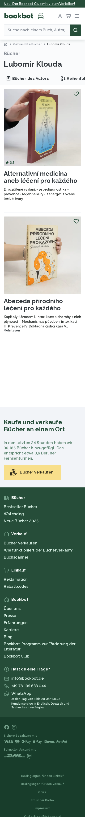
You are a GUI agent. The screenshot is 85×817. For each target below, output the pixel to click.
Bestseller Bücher (20, 507)
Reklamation (16, 579)
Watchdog (14, 514)
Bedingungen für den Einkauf (42, 776)
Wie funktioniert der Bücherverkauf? (38, 550)
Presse (10, 615)
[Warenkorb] (68, 16)
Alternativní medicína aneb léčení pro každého (40, 177)
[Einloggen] (60, 16)
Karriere (11, 630)
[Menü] (77, 16)
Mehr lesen (12, 330)
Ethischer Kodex (43, 800)
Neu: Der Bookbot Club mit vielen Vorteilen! (39, 4)
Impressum (43, 808)
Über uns (12, 608)
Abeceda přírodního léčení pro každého (33, 305)
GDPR (42, 792)
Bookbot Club (16, 656)
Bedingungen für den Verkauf (42, 784)
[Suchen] (75, 30)
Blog (8, 637)
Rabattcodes (16, 586)
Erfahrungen (16, 623)
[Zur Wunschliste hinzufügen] (76, 94)
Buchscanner (16, 557)
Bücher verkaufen (21, 543)
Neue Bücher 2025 (21, 521)
